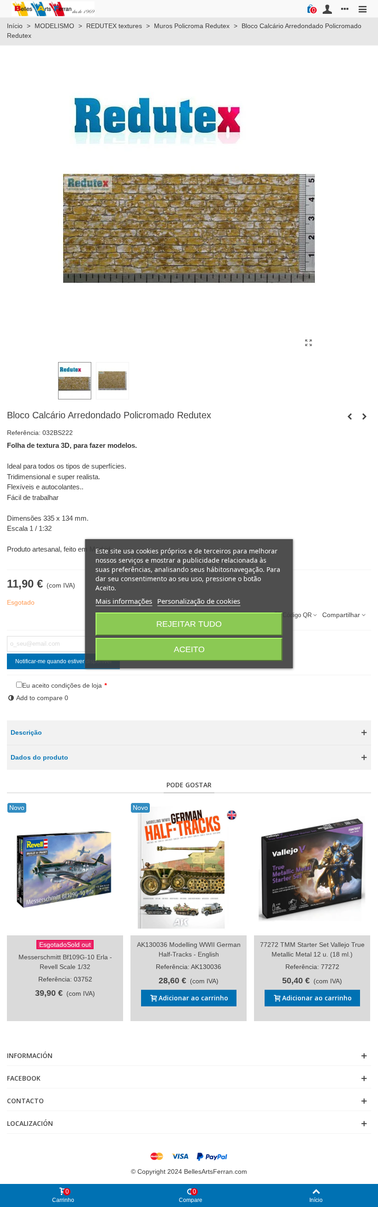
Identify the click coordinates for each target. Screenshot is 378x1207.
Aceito (189, 649)
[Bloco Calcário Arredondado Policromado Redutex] (308, 343)
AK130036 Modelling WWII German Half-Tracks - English (189, 949)
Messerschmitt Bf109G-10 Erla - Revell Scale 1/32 (65, 961)
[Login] (327, 9)
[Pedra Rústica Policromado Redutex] (364, 416)
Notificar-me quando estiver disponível (63, 661)
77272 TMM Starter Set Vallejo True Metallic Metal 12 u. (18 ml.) (312, 949)
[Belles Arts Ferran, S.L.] (53, 8)
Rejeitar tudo (189, 624)
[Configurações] (345, 9)
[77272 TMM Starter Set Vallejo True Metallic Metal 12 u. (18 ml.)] (312, 869)
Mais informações (123, 601)
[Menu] (362, 9)
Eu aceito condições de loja (62, 685)
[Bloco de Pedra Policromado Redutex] (349, 416)
